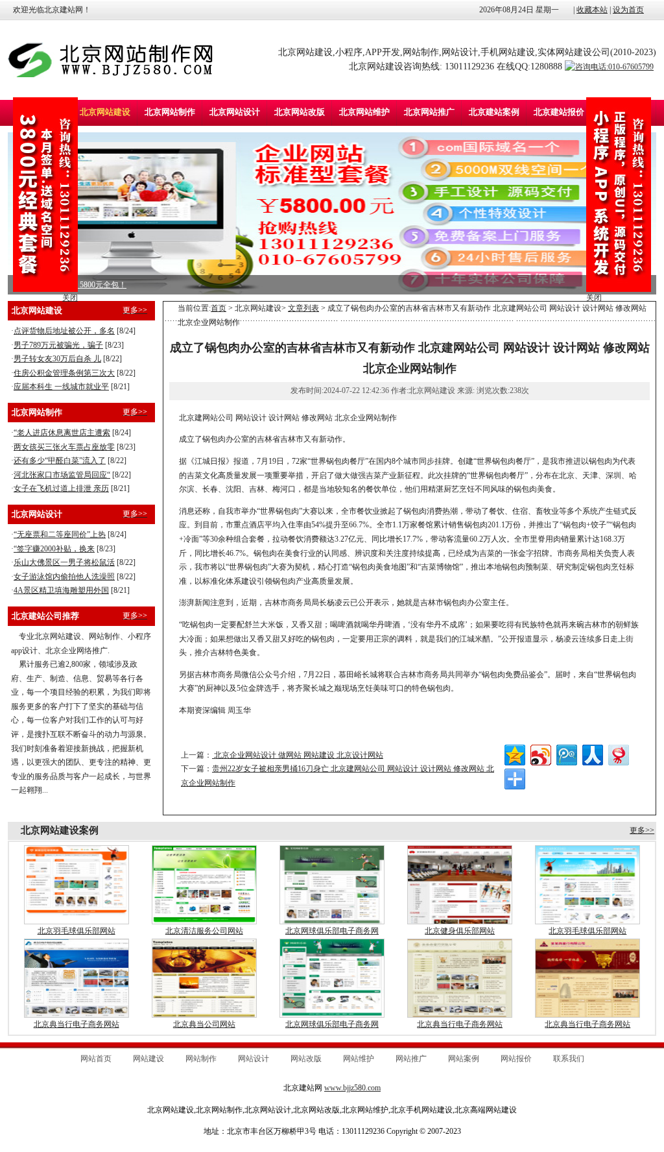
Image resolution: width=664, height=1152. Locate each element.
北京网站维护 (364, 112)
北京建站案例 (494, 112)
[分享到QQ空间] (514, 753)
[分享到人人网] (592, 753)
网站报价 (516, 1058)
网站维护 (358, 1058)
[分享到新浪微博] (540, 753)
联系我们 (568, 1058)
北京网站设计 (234, 112)
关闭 (594, 297)
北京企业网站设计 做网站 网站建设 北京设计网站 (297, 755)
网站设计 (253, 1058)
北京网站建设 (105, 112)
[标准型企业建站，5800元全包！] (332, 213)
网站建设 (148, 1058)
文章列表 (303, 308)
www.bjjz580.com (352, 1087)
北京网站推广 (429, 112)
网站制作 (201, 1058)
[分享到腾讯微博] (566, 753)
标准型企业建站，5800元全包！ (72, 284)
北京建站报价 (559, 112)
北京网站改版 (299, 112)
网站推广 (411, 1058)
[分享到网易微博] (618, 753)
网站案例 (463, 1058)
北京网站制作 (170, 112)
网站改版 (306, 1058)
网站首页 (96, 1058)
